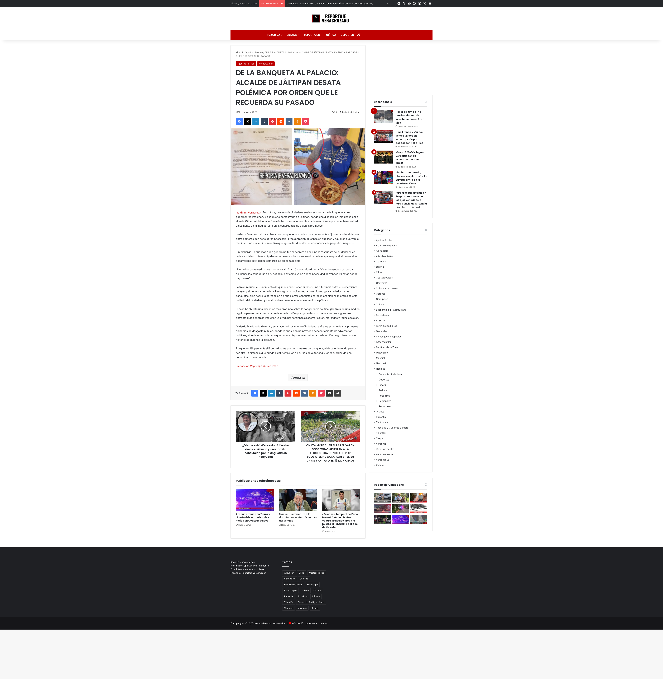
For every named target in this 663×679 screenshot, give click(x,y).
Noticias (380, 368)
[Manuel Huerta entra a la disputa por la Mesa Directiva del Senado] (298, 500)
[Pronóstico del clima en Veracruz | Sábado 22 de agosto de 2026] (418, 519)
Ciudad (380, 267)
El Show (380, 320)
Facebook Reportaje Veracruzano (248, 572)
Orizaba (380, 411)
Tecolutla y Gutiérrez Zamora (392, 427)
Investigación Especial (388, 336)
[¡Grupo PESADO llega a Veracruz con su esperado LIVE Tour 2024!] (383, 157)
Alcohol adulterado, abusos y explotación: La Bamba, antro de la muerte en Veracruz (411, 178)
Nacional (381, 363)
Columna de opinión (387, 288)
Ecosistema (382, 315)
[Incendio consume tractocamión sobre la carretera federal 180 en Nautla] (418, 498)
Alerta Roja (382, 250)
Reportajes (312, 34)
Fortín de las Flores (386, 325)
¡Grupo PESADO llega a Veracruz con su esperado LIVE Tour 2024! (410, 158)
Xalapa (380, 465)
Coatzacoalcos (384, 277)
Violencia (302, 608)
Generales (381, 331)
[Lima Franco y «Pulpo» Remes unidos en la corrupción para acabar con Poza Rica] (383, 136)
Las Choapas (290, 590)
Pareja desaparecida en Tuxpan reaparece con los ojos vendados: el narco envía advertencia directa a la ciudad (411, 200)
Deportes (347, 34)
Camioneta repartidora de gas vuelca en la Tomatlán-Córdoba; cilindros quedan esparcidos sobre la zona (343, 3)
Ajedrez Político (254, 52)
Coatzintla (381, 283)
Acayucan (289, 572)
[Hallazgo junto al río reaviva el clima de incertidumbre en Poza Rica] (383, 116)
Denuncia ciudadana (390, 374)
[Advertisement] (400, 67)
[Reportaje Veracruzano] (331, 18)
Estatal (292, 34)
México (305, 590)
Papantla (381, 417)
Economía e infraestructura (391, 309)
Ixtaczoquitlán (384, 342)
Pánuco (316, 596)
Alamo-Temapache (386, 245)
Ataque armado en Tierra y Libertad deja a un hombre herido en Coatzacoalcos (253, 517)
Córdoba (381, 293)
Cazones (381, 261)
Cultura (380, 304)
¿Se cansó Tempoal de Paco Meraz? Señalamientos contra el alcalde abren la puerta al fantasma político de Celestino (340, 520)
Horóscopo (312, 584)
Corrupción (382, 299)
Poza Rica (273, 34)
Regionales (385, 400)
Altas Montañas (384, 256)
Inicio (241, 52)
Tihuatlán (381, 433)
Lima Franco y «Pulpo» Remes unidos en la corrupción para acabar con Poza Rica (409, 137)
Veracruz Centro (385, 449)
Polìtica (330, 34)
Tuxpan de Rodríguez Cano (311, 602)
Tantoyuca (382, 422)
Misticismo (382, 352)
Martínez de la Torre (387, 347)
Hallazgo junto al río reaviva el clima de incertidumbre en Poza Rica (410, 117)
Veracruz (298, 377)
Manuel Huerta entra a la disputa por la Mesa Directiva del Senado (298, 517)
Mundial (380, 358)
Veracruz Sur (266, 63)
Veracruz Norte (384, 454)
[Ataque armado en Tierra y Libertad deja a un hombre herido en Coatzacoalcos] (255, 500)
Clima (379, 272)
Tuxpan (380, 438)
